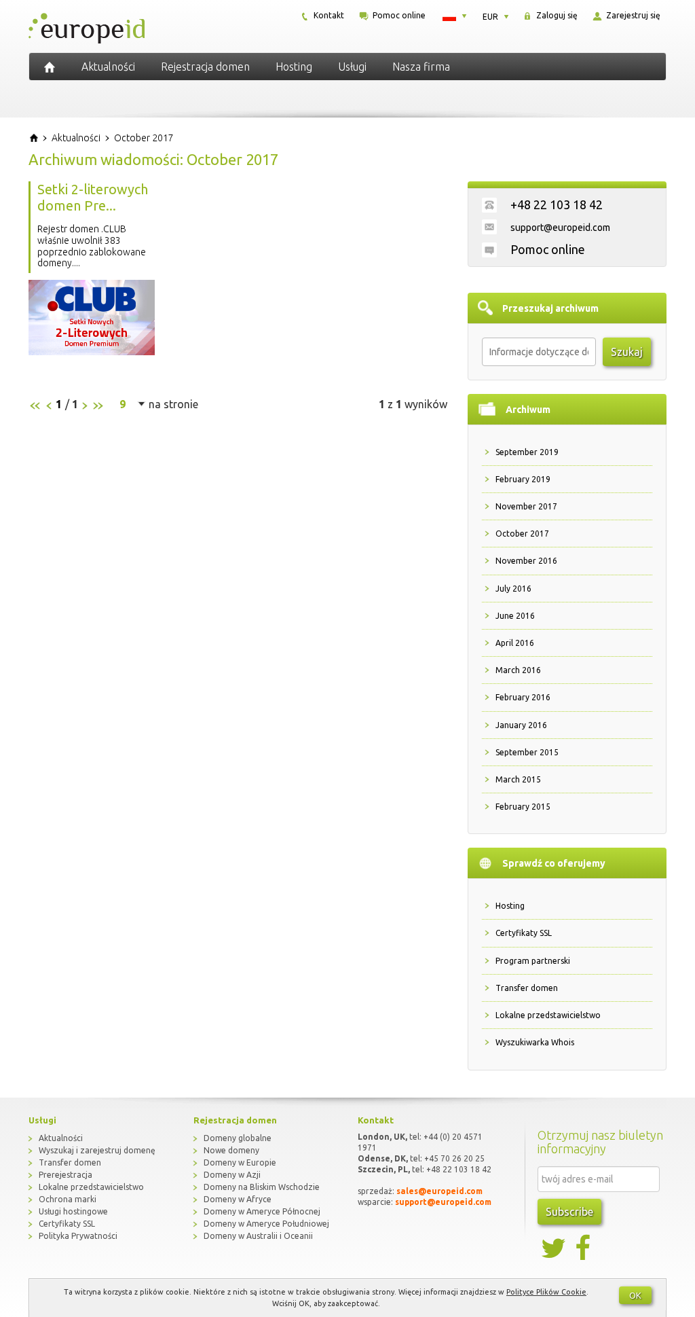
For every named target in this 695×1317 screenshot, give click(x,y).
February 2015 (522, 806)
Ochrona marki (67, 1199)
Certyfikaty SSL (523, 932)
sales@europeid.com (439, 1191)
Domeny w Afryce (237, 1199)
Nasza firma (421, 66)
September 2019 (527, 452)
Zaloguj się (556, 15)
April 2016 (514, 642)
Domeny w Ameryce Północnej (262, 1211)
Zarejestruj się (632, 15)
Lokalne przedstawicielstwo (548, 1015)
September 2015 (527, 752)
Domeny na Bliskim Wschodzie (262, 1187)
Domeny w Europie (240, 1162)
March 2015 (518, 779)
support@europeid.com (560, 227)
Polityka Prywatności (78, 1235)
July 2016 (513, 588)
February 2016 (522, 697)
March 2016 (518, 670)
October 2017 (522, 533)
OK (635, 1295)
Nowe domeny (231, 1150)
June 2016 (515, 615)
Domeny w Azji (232, 1174)
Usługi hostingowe (73, 1211)
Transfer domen (526, 988)
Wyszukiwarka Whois (534, 1042)
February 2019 (522, 479)
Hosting (294, 66)
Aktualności (108, 66)
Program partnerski (532, 960)
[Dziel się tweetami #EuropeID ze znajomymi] (554, 1248)
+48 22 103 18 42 (556, 204)
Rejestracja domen (205, 66)
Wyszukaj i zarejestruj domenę (97, 1150)
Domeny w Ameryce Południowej (266, 1223)
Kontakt (328, 15)
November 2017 (526, 506)
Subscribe (569, 1212)
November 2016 (526, 560)
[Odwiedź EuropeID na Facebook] (584, 1248)
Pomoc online (398, 15)
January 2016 (521, 725)
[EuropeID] (49, 66)
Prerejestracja (65, 1174)
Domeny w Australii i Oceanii (258, 1235)
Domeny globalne (237, 1138)
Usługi (352, 66)
